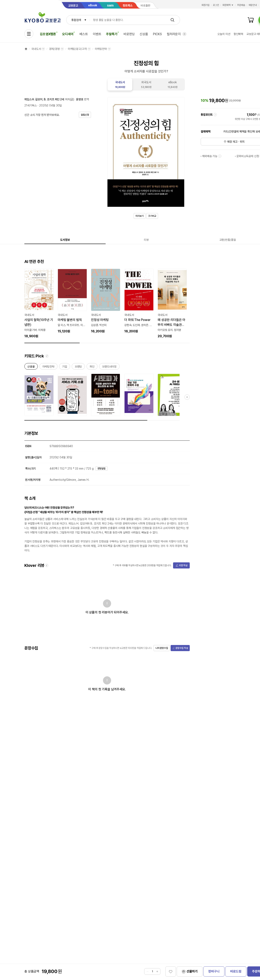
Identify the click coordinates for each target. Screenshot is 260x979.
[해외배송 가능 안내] (219, 156)
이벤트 (97, 34)
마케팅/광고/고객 (77, 48)
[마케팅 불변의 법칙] (72, 301)
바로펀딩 (129, 34)
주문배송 (241, 5)
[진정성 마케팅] (105, 301)
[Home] (26, 48)
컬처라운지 (174, 34)
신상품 (144, 34)
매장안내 (253, 5)
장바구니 (213, 971)
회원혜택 (226, 5)
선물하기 (192, 971)
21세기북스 (30, 105)
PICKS (157, 34)
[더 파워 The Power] (139, 301)
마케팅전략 (101, 48)
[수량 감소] (147, 971)
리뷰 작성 (183, 565)
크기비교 (152, 216)
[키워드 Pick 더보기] (187, 397)
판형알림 (102, 468)
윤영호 (79, 99)
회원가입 (206, 5)
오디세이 (67, 34)
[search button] (172, 20)
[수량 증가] (157, 971)
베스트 (83, 34)
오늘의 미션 (223, 34)
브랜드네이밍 (109, 367)
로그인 (216, 5)
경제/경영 (54, 48)
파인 (92, 367)
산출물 (31, 367)
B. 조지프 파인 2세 (54, 99)
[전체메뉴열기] (28, 33)
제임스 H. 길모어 (33, 99)
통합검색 (76, 20)
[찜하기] (170, 971)
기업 (64, 367)
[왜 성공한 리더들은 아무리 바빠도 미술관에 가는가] (172, 304)
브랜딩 (78, 367)
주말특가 (111, 34)
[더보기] (184, 34)
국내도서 (36, 48)
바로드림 (235, 971)
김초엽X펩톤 (48, 34)
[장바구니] (250, 20)
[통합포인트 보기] (215, 114)
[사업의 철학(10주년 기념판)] (39, 304)
